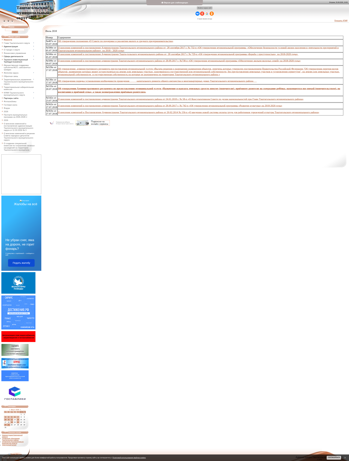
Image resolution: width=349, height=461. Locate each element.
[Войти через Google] (207, 13)
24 (5, 425)
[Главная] (4, 22)
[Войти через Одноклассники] (212, 14)
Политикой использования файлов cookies (129, 458)
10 (5, 419)
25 (8, 425)
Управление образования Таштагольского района (11, 439)
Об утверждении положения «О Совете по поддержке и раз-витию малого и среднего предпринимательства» (115, 41)
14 (18, 419)
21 (18, 422)
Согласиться (334, 457)
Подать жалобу (21, 263)
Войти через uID (204, 8)
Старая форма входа (204, 19)
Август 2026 (15, 409)
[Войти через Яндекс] (202, 14)
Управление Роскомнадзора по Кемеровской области (13, 442)
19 (12, 422)
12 (12, 419)
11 (8, 419)
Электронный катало (9, 445)
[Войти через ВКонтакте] (197, 14)
